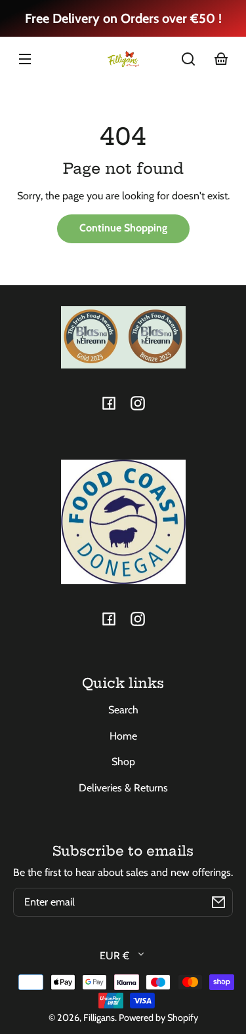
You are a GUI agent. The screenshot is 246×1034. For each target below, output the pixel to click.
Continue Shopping (123, 228)
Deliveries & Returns (123, 788)
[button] (188, 59)
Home (123, 736)
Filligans (99, 1018)
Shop (123, 761)
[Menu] (24, 59)
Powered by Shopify (158, 1018)
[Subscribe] (218, 902)
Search (123, 710)
